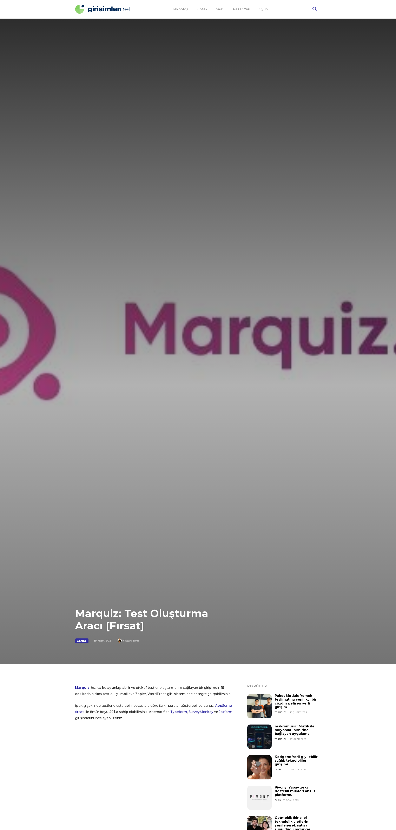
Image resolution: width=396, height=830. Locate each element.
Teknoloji (281, 712)
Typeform (178, 712)
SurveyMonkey (201, 712)
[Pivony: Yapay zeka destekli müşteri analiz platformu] (259, 798)
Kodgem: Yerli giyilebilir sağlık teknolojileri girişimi (296, 760)
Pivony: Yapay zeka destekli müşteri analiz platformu (295, 791)
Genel (82, 640)
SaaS (278, 800)
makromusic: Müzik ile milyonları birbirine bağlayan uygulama (295, 730)
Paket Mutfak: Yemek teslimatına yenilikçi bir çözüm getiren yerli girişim (295, 701)
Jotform (225, 712)
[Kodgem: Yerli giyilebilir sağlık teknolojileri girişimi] (259, 767)
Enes (136, 640)
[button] (315, 9)
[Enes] (120, 640)
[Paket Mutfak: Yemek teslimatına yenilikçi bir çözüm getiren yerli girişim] (259, 706)
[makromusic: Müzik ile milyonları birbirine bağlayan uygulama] (259, 737)
